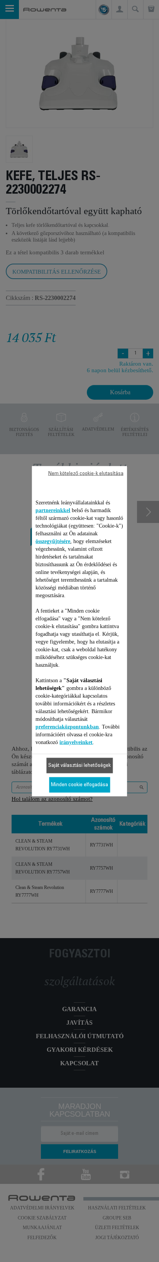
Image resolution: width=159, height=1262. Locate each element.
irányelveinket (76, 742)
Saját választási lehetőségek (79, 765)
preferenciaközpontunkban (67, 726)
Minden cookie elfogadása (79, 784)
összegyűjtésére (53, 541)
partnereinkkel (53, 510)
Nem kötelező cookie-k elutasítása (85, 473)
